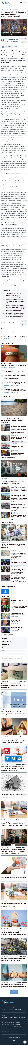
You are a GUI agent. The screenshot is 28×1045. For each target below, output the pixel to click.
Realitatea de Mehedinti (15, 1024)
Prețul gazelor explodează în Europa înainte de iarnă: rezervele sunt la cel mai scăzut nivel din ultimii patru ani (19, 516)
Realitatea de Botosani (6, 1029)
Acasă (4, 7)
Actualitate (4, 367)
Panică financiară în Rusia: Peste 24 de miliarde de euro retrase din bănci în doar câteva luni (14, 545)
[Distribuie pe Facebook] (25, 38)
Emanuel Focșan (14, 39)
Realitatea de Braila (5, 1031)
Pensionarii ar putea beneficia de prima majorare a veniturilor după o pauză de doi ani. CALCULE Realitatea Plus (15, 389)
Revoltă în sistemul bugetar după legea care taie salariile (19, 446)
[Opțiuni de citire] (25, 1042)
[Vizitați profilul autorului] (2, 40)
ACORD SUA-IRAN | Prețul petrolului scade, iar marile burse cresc (18, 562)
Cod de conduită (18, 1009)
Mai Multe (14, 992)
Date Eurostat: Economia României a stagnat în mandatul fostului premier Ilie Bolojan (13, 365)
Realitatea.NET (5, 1017)
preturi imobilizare (7, 332)
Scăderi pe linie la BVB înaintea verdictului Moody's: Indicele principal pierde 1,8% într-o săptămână (12, 481)
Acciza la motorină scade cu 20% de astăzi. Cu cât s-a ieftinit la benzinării (14, 370)
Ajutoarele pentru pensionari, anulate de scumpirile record (17, 453)
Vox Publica (4, 1026)
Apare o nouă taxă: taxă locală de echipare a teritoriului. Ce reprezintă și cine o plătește (15, 295)
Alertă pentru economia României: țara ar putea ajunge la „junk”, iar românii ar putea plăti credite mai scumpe (18, 507)
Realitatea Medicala (6, 1022)
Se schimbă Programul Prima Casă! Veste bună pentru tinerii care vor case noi (13, 878)
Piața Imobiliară (12, 7)
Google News (7, 338)
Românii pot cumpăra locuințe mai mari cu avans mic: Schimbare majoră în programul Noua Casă (13, 905)
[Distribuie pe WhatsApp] (22, 42)
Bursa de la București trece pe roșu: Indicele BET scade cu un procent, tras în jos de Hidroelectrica (19, 490)
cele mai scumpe (18, 332)
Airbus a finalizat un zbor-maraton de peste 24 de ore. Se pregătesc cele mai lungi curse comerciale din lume (18, 580)
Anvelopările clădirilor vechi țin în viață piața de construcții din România (13, 959)
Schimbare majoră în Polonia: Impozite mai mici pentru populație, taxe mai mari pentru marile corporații (18, 554)
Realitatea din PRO (12, 1026)
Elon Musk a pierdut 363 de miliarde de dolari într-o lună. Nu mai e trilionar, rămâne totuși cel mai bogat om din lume (18, 570)
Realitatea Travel (15, 1020)
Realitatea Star (22, 1017)
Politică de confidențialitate (7, 1009)
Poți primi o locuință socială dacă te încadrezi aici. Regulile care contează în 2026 (13, 986)
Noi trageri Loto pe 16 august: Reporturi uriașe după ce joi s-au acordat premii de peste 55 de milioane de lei (15, 377)
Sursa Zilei (19, 1026)
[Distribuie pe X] (25, 42)
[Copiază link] (22, 38)
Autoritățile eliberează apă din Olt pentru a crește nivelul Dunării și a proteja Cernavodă (13, 420)
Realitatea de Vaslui (17, 1029)
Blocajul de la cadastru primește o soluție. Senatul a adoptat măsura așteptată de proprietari (14, 796)
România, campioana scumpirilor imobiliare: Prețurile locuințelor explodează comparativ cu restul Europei (13, 932)
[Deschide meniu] (25, 2)
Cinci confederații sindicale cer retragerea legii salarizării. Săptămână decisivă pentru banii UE (18, 439)
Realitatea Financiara (21, 709)
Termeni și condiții (10, 1007)
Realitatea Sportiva (13, 1017)
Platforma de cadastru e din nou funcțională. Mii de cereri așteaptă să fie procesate (15, 301)
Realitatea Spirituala (6, 1020)
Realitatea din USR (5, 1024)
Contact (3, 1007)
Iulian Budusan (23, 681)
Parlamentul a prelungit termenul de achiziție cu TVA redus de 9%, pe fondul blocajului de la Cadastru (15, 314)
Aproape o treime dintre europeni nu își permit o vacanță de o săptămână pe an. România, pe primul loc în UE (19, 498)
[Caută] (21, 2)
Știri (7, 7)
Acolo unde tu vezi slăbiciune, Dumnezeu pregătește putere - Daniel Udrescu (15, 383)
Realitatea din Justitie (15, 1022)
